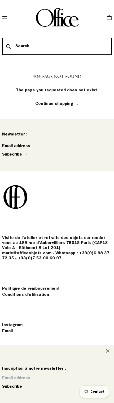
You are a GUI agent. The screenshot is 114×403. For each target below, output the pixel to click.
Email (7, 331)
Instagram (12, 325)
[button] (109, 17)
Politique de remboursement (31, 288)
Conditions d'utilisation (25, 295)
